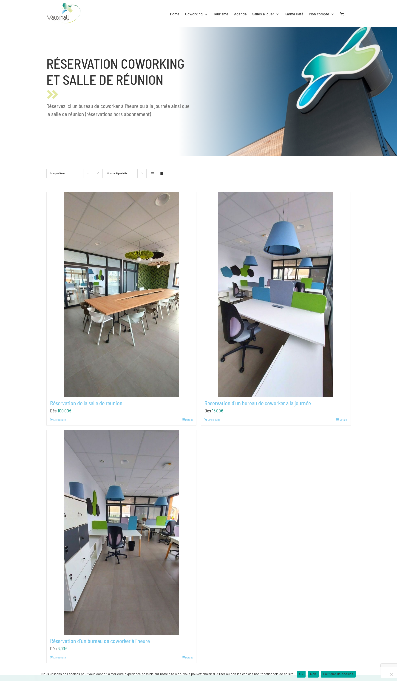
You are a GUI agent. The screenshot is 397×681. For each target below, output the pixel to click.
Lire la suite (59, 419)
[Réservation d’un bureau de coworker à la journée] (276, 294)
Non (313, 674)
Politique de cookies (338, 674)
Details (189, 419)
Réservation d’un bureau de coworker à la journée (257, 403)
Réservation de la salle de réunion (86, 403)
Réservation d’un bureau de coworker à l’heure (100, 641)
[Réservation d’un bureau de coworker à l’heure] (121, 532)
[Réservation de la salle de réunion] (121, 294)
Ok (301, 674)
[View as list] (161, 173)
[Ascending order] (98, 173)
